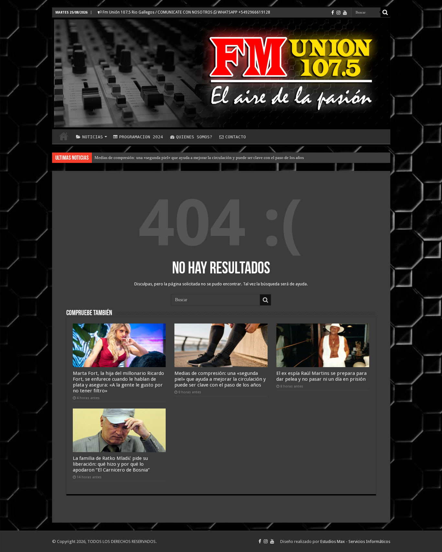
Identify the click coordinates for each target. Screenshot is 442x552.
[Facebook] (333, 12)
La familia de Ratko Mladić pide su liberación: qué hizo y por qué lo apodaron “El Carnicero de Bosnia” (111, 464)
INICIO (63, 136)
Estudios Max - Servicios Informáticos (355, 541)
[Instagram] (338, 12)
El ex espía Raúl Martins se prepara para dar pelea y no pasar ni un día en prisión (321, 376)
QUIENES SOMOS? (194, 136)
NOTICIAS (92, 136)
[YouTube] (345, 12)
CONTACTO (235, 136)
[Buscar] (385, 12)
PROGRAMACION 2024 (141, 136)
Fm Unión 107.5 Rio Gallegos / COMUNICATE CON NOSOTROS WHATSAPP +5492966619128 (186, 12)
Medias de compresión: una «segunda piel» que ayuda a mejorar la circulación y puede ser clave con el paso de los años (199, 157)
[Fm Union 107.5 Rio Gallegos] (221, 73)
